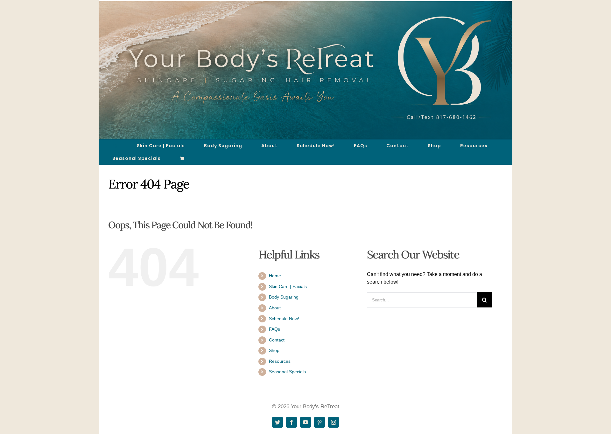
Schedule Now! (284, 318)
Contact (276, 339)
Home (275, 275)
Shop (274, 350)
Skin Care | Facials (288, 286)
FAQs (274, 329)
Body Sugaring (283, 297)
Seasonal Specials (287, 371)
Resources (280, 361)
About (275, 307)
